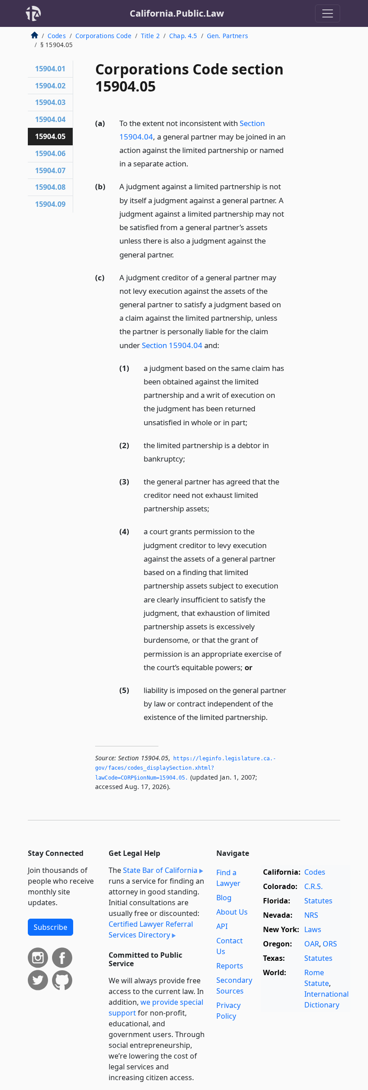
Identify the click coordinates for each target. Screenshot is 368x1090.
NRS (311, 915)
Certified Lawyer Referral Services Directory (151, 929)
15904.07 (50, 170)
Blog (224, 898)
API (222, 926)
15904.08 (50, 187)
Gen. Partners (227, 35)
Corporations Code (103, 35)
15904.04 (50, 119)
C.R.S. (313, 886)
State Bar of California (160, 870)
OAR (311, 944)
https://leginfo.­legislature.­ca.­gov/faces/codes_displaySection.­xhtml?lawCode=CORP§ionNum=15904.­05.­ (185, 768)
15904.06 (50, 153)
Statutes (318, 901)
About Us (232, 912)
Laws (312, 929)
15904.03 (50, 102)
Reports (229, 966)
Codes (57, 35)
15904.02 (50, 86)
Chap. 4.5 (183, 35)
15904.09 (50, 204)
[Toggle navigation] (327, 13)
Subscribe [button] (50, 927)
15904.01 (50, 69)
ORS (330, 944)
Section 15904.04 (172, 345)
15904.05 (50, 136)
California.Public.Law (177, 13)
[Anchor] (193, 163)
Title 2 (150, 35)
